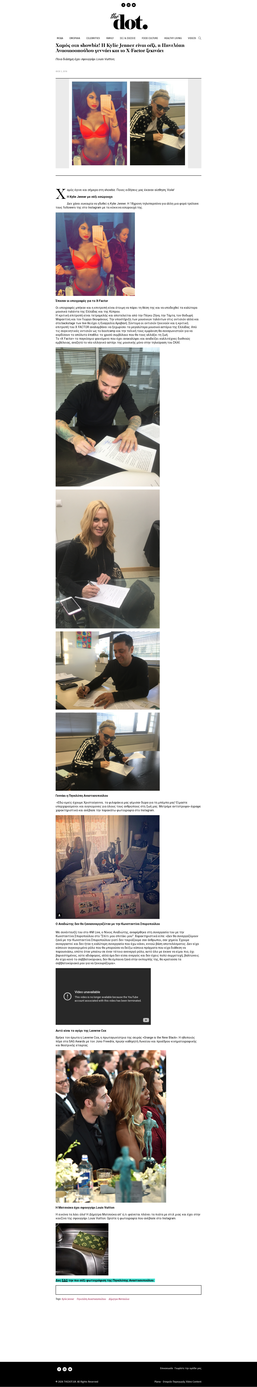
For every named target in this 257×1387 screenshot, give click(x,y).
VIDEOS (192, 38)
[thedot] (128, 20)
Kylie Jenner (68, 1299)
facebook (123, 5)
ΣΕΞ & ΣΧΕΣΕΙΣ (127, 38)
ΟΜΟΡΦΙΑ (74, 38)
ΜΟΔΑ (60, 38)
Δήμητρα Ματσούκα (119, 1299)
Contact (134, 5)
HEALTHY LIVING (173, 38)
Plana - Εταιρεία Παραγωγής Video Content (177, 1381)
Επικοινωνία (166, 1368)
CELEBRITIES (93, 38)
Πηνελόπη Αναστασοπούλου (91, 1299)
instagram (129, 5)
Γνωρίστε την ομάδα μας (187, 1368)
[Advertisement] (128, 1327)
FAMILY (110, 38)
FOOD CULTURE (150, 38)
